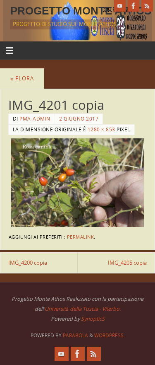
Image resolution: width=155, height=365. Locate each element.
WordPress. (109, 335)
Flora (22, 78)
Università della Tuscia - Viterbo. (83, 308)
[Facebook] (133, 6)
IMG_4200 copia (27, 262)
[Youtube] (120, 6)
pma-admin (34, 118)
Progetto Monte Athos (80, 11)
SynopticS (93, 318)
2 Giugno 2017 (79, 118)
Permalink (80, 237)
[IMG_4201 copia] (77, 182)
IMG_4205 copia (127, 262)
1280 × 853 (101, 129)
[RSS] (147, 6)
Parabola (75, 335)
